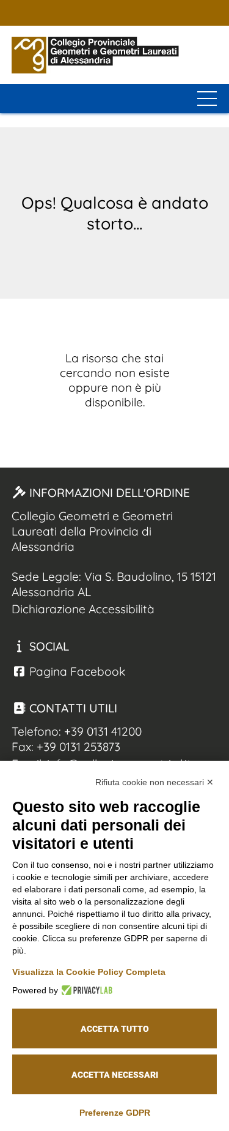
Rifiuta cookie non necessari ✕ (154, 782)
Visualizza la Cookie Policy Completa (88, 972)
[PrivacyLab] (85, 990)
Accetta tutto (115, 1029)
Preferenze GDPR (114, 1113)
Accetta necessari (114, 1075)
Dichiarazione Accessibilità (83, 609)
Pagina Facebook (75, 671)
